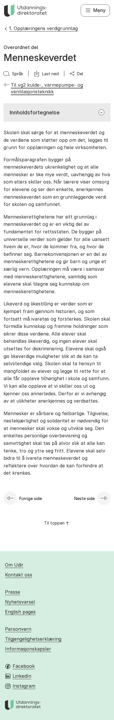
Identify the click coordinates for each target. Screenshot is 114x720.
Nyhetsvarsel (20, 602)
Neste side (84, 498)
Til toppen (54, 522)
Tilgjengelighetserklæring (33, 639)
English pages (20, 612)
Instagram (24, 686)
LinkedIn (22, 676)
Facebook (24, 666)
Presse (12, 592)
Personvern (18, 629)
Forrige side (30, 498)
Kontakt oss (18, 575)
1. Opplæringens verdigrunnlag (43, 28)
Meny (99, 10)
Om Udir (14, 565)
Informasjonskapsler (28, 649)
